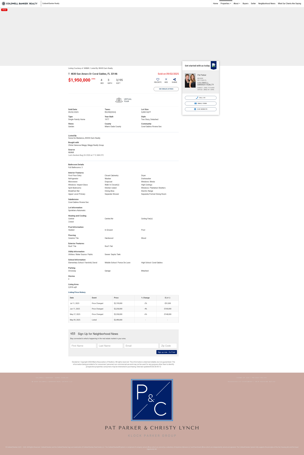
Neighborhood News (266, 3)
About (237, 4)
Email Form (202, 103)
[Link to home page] (21, 3)
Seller (253, 3)
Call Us (202, 98)
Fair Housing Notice (265, 381)
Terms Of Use (243, 377)
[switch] (158, 81)
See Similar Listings (166, 89)
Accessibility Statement (240, 381)
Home (215, 3)
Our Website (202, 109)
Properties (226, 4)
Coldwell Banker (44, 377)
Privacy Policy (259, 377)
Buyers (245, 3)
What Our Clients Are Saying (289, 3)
